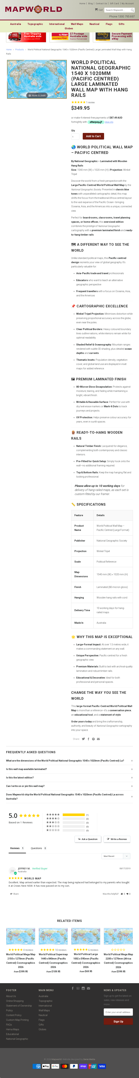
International (57, 24)
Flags (109, 24)
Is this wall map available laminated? (26, 769)
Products (19, 49)
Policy (9, 1010)
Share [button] (16, 893)
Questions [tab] (36, 848)
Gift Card (114, 3)
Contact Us (101, 3)
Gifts (122, 24)
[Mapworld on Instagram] (83, 988)
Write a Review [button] (119, 839)
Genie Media (89, 1059)
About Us (11, 996)
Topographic (35, 24)
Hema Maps (12, 1029)
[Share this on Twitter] (82, 738)
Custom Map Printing (17, 1020)
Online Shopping (15, 1001)
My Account (128, 3)
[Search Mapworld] (132, 10)
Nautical (95, 24)
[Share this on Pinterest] (92, 739)
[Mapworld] (33, 9)
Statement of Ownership (19, 1005)
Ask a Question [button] (89, 839)
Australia (15, 24)
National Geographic (17, 1039)
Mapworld (57, 1059)
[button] (123, 893)
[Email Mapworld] (88, 988)
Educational (12, 1034)
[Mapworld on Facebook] (72, 988)
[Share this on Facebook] (87, 739)
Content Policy (14, 1015)
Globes (69, 28)
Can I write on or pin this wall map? (25, 786)
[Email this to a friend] (97, 739)
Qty (73, 130)
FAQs (9, 1024)
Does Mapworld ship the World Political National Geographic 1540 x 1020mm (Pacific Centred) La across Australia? (65, 796)
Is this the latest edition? (20, 777)
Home (82, 3)
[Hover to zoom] (37, 79)
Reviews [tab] (14, 848)
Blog (90, 3)
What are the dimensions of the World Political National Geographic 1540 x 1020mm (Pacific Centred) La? (65, 760)
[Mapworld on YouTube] (78, 988)
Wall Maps (77, 24)
